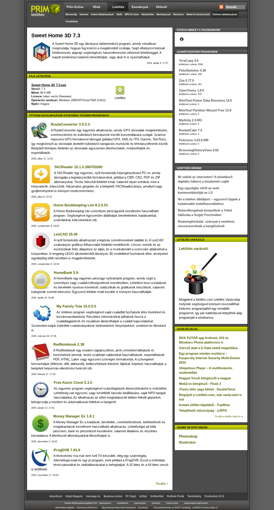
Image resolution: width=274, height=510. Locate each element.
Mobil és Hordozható (198, 14)
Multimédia (147, 14)
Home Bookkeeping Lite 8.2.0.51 (81, 205)
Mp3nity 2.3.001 (190, 120)
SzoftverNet (157, 496)
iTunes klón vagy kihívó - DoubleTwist (207, 389)
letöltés (118, 7)
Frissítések (72, 21)
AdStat (143, 496)
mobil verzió (172, 503)
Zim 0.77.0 (186, 80)
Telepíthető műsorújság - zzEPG (203, 410)
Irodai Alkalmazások (102, 14)
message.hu (93, 496)
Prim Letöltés (45, 14)
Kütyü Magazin (74, 496)
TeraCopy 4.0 (188, 60)
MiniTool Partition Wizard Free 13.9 (205, 110)
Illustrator (187, 442)
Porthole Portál (175, 496)
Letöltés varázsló (193, 249)
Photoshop (188, 436)
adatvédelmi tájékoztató (196, 503)
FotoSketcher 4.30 (192, 70)
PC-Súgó (130, 496)
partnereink (140, 503)
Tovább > (161, 483)
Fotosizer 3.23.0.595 (193, 140)
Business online (113, 496)
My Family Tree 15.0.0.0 (76, 306)
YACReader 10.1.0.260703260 (78, 167)
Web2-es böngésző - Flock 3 (200, 384)
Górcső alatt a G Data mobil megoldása (208, 348)
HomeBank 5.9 (66, 273)
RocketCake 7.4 (190, 130)
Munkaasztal (163, 14)
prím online (75, 7)
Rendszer (178, 14)
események (140, 7)
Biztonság (71, 14)
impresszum (105, 503)
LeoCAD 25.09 (65, 234)
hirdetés (156, 503)
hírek (96, 7)
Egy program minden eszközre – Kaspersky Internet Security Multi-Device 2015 (209, 358)
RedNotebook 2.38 (68, 344)
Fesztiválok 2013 (214, 496)
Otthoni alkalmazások (225, 14)
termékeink (122, 503)
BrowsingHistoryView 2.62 (199, 150)
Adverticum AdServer (87, 507)
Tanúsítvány (194, 496)
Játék (119, 14)
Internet (84, 14)
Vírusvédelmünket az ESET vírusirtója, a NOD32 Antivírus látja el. (185, 507)
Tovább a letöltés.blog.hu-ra (228, 416)
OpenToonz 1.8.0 (191, 90)
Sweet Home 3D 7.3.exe (48, 85)
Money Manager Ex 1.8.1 (73, 416)
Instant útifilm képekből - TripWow (204, 405)
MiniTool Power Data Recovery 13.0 (205, 100)
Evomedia (143, 507)
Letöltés (120, 98)
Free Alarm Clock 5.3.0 (73, 383)
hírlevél (161, 7)
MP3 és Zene (132, 14)
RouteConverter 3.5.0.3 (70, 124)
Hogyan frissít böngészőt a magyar (205, 378)
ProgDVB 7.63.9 (67, 450)
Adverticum (55, 496)
